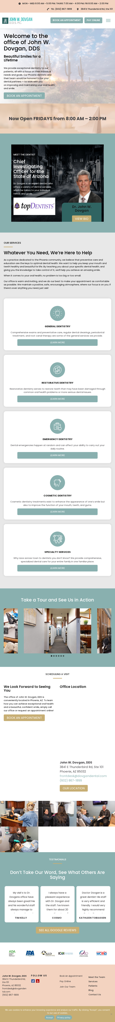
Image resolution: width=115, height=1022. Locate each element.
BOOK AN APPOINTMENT (67, 20)
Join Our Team (67, 986)
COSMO (57, 918)
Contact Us (94, 994)
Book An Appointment (71, 975)
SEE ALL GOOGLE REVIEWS (57, 930)
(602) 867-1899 (63, 9)
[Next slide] (109, 630)
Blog (90, 990)
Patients (92, 985)
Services (92, 981)
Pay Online (65, 981)
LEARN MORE (57, 342)
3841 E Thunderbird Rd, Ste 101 (97, 9)
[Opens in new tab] (34, 206)
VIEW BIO (81, 219)
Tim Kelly (21, 918)
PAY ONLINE (93, 20)
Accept (49, 1017)
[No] (111, 1014)
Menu (108, 20)
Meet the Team (96, 977)
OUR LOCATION (74, 788)
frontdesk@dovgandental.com (83, 776)
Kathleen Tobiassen (92, 918)
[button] (57, 630)
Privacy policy (64, 1017)
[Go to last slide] (6, 630)
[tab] (51, 656)
